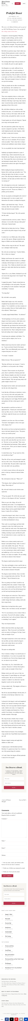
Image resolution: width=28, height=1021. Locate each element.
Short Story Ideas (5, 1003)
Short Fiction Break (6, 2)
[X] (12, 1019)
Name (4, 841)
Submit (18, 3)
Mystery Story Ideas (13, 1003)
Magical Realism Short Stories (17, 994)
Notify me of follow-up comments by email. (14, 868)
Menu (24, 3)
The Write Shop (13, 981)
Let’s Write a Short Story (6, 983)
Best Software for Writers (12, 984)
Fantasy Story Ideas (17, 1004)
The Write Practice (5, 981)
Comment (4, 818)
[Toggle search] (12, 4)
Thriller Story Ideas (8, 1004)
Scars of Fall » (22, 800)
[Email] (21, 1019)
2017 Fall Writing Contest (14, 20)
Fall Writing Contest (15, 18)
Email (4, 848)
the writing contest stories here (9, 31)
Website (4, 855)
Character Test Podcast (16, 983)
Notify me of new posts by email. (11, 871)
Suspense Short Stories (6, 994)
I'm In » (14, 787)
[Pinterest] (16, 1019)
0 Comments (14, 22)
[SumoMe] (26, 1019)
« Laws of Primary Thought (6, 800)
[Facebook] (7, 1019)
